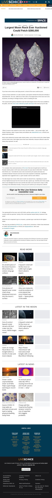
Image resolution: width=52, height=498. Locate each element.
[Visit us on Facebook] (16, 2)
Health (19, 5)
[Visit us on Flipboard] (24, 2)
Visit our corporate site (28, 465)
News (40, 35)
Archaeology (13, 5)
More (43, 5)
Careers (37, 483)
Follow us (40, 87)
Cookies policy (40, 479)
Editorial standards (9, 486)
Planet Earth (32, 5)
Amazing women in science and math (26, 443)
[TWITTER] (11, 235)
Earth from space (15, 439)
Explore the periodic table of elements (26, 448)
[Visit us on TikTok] (27, 2)
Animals (6, 5)
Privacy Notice (41, 201)
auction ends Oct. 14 (36, 212)
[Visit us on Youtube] (22, 2)
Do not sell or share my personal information (42, 487)
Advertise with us (8, 483)
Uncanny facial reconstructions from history (26, 452)
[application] (26, 117)
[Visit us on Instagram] (20, 2)
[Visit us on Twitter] (18, 2)
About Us (38, 475)
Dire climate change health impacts (16, 8)
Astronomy (25, 25)
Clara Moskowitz (19, 35)
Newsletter (47, 87)
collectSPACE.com (36, 132)
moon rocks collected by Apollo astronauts (23, 103)
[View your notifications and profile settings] (46, 2)
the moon (25, 168)
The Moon (31, 25)
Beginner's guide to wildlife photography (37, 441)
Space (38, 5)
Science (25, 5)
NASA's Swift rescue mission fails (34, 8)
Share (5, 87)
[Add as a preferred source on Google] (26, 469)
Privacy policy (23, 479)
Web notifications (24, 483)
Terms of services (20, 201)
